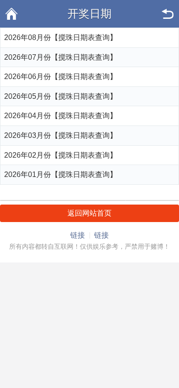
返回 (167, 14)
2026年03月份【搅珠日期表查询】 (60, 135)
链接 (77, 235)
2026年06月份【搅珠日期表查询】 (60, 76)
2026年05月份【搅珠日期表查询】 (60, 96)
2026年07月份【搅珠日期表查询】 (60, 57)
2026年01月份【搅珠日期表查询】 (60, 174)
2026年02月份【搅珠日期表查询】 (60, 155)
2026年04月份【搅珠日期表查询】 (60, 116)
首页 (11, 14)
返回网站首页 (89, 213)
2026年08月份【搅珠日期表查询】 (60, 37)
